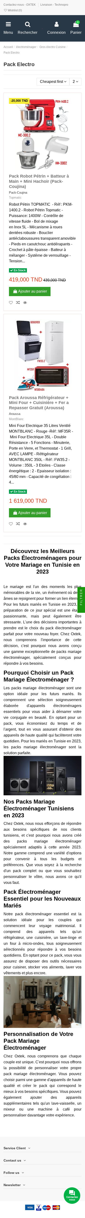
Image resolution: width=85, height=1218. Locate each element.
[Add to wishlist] (12, 303)
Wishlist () (14, 10)
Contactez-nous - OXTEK (20, 4)
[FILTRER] (81, 609)
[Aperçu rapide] (26, 303)
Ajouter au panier (32, 291)
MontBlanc (16, 419)
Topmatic (15, 197)
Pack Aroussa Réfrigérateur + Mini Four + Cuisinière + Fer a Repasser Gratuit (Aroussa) (39, 402)
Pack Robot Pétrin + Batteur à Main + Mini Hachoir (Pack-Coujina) (39, 181)
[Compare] (19, 303)
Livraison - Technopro (54, 4)
